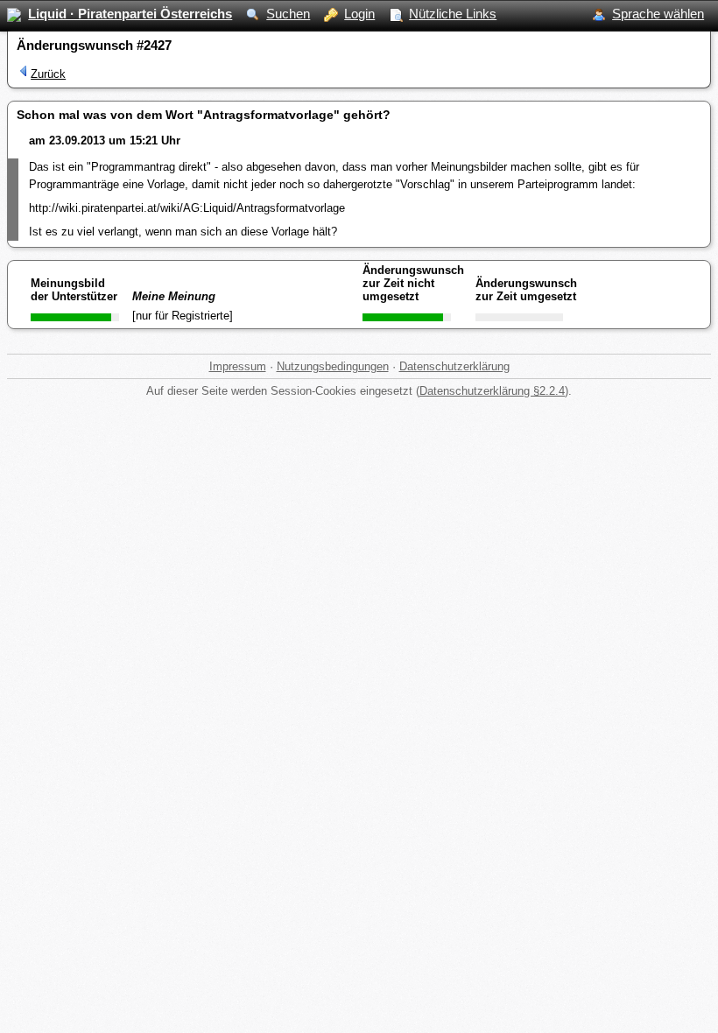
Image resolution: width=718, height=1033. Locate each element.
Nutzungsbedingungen (333, 366)
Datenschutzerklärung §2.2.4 (492, 390)
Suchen (288, 13)
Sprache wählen (658, 13)
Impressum (237, 366)
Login (359, 13)
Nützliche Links (452, 13)
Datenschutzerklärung (454, 366)
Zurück (48, 74)
